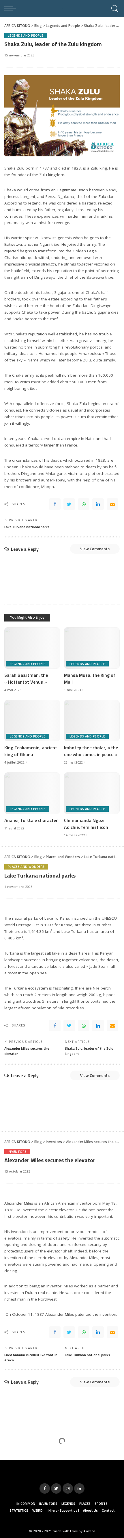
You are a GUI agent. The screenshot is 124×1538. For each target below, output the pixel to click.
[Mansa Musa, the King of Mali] (92, 648)
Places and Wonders (26, 867)
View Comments (95, 549)
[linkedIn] (98, 504)
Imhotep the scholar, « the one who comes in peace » (91, 751)
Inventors (17, 1152)
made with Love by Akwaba (74, 1531)
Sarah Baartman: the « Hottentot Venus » (26, 678)
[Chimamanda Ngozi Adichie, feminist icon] (92, 793)
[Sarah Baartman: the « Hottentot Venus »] (32, 648)
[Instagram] (68, 1488)
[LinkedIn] (79, 1488)
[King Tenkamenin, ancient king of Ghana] (32, 721)
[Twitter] (69, 504)
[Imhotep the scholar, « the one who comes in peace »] (92, 721)
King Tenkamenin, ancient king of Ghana (30, 751)
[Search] (114, 8)
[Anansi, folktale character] (32, 793)
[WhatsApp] (83, 504)
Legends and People (26, 36)
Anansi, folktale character (31, 820)
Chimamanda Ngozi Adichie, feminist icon (86, 824)
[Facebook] (55, 504)
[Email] (112, 504)
